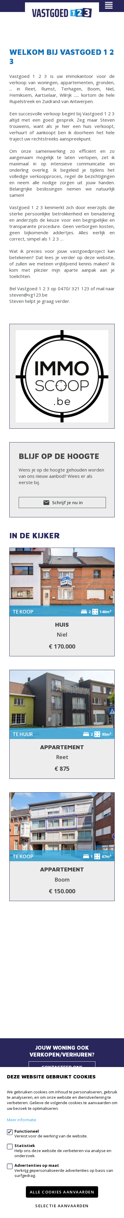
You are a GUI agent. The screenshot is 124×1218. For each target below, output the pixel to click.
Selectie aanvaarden (62, 1205)
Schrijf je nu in (67, 502)
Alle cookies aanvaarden (62, 1192)
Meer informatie (21, 1119)
